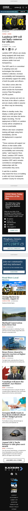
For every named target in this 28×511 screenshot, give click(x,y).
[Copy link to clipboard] (16, 49)
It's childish (10, 224)
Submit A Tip (14, 499)
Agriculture (6, 301)
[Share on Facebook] (3, 49)
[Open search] (23, 7)
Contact (14, 495)
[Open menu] (26, 7)
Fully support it (11, 227)
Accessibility (14, 497)
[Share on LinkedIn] (9, 49)
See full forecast (14, 248)
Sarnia (4, 34)
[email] (13, 49)
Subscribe (14, 271)
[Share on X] (6, 49)
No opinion (10, 219)
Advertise (14, 502)
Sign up (23, 11)
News (9, 34)
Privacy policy (14, 506)
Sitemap (14, 509)
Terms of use (14, 504)
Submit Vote (14, 230)
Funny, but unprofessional (11, 221)
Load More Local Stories (14, 460)
